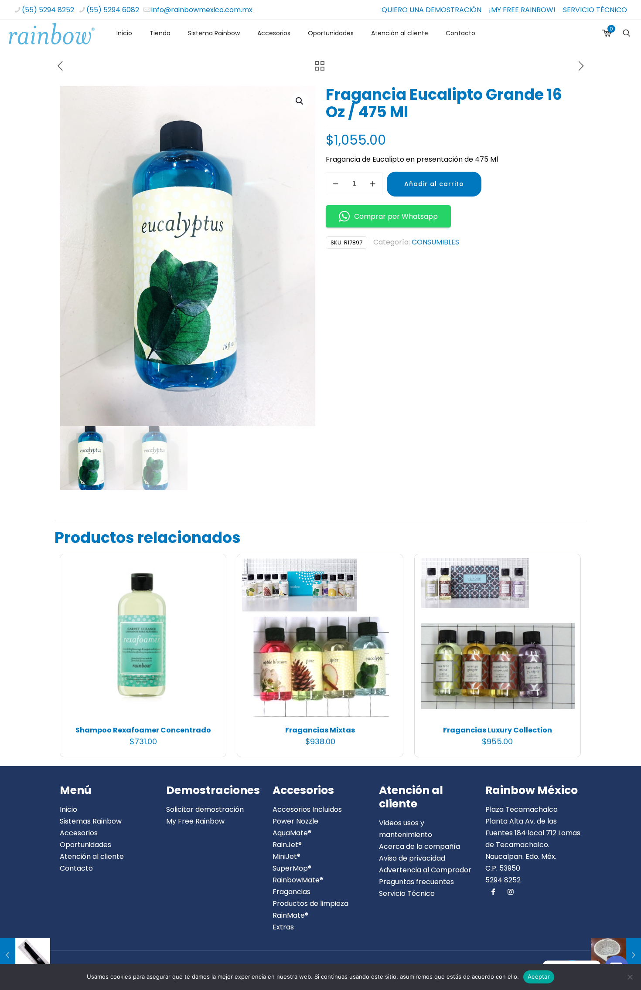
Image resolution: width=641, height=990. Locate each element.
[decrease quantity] (335, 184)
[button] (300, 101)
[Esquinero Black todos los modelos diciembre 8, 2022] (25, 955)
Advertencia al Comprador (425, 870)
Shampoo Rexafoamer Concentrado (143, 730)
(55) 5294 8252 (48, 10)
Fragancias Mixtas (320, 730)
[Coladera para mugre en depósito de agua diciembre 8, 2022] (616, 955)
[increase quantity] (372, 184)
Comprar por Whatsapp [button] (396, 216)
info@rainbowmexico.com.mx (201, 10)
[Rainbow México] (52, 33)
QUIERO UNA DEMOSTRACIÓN (431, 10)
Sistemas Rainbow (91, 821)
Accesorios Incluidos (307, 809)
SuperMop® (292, 868)
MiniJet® (286, 856)
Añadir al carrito (434, 184)
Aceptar (539, 976)
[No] (630, 977)
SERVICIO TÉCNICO (595, 10)
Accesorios (79, 833)
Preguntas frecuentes (416, 882)
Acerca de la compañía (419, 846)
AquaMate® (292, 833)
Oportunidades (85, 845)
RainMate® (290, 915)
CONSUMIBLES (435, 242)
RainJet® (287, 845)
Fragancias (291, 892)
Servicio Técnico (407, 893)
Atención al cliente (92, 856)
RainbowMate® (298, 880)
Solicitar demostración (205, 809)
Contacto (76, 868)
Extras (283, 927)
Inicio (68, 809)
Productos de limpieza (310, 903)
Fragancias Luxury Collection (497, 730)
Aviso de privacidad (412, 858)
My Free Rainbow (195, 821)
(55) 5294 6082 (112, 10)
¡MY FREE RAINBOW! (522, 10)
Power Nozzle (295, 821)
